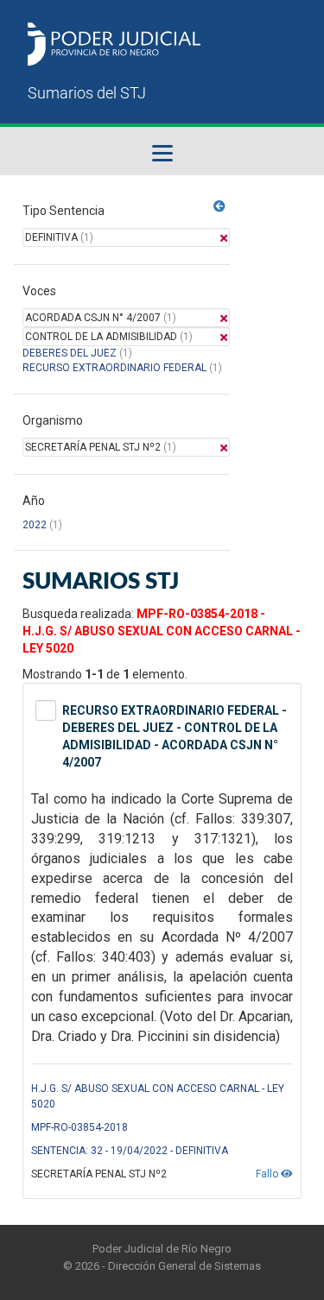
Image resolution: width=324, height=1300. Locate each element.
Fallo (268, 1174)
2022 (34, 525)
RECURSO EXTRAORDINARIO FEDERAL (114, 368)
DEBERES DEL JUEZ (69, 353)
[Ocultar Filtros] (219, 206)
